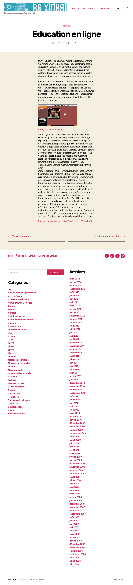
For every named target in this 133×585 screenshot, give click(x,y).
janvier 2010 (75, 420)
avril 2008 (74, 490)
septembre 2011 (77, 352)
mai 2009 (74, 446)
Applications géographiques (22, 292)
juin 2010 (73, 403)
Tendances (66, 25)
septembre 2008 (77, 473)
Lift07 (11, 346)
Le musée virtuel (102, 8)
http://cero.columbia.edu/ (50, 130)
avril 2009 (74, 450)
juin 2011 (73, 363)
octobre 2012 (75, 319)
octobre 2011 (75, 349)
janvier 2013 (75, 312)
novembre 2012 (77, 316)
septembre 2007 (77, 514)
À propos (81, 8)
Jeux (10, 339)
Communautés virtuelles (20, 303)
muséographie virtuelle (19, 373)
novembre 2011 (76, 346)
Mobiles (12, 356)
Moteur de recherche (18, 360)
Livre (10, 353)
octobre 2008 (76, 470)
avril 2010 (74, 410)
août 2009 (74, 436)
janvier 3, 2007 (75, 43)
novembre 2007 (77, 507)
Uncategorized (15, 407)
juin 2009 (74, 443)
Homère (12, 323)
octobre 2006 (76, 551)
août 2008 (74, 477)
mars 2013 (74, 305)
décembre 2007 (77, 504)
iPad (10, 333)
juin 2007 (74, 524)
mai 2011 (73, 366)
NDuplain (61, 43)
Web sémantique (16, 413)
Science (12, 390)
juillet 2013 (74, 295)
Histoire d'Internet (17, 316)
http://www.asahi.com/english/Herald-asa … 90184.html (65, 221)
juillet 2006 (75, 561)
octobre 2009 (76, 430)
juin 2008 (74, 483)
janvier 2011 (75, 379)
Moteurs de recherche (19, 363)
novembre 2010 (77, 386)
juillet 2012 (74, 329)
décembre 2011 (77, 342)
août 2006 (74, 557)
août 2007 (74, 517)
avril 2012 (74, 339)
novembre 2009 (77, 426)
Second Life (14, 393)
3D (9, 289)
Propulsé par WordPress (34, 579)
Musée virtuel (15, 370)
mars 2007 (74, 534)
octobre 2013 (75, 285)
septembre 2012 (77, 322)
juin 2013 (73, 299)
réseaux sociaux (16, 383)
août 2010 (74, 396)
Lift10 (11, 350)
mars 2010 (74, 413)
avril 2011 (74, 369)
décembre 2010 (77, 383)
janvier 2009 (75, 460)
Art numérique (15, 296)
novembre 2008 (77, 467)
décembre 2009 (77, 423)
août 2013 (74, 292)
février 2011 (75, 376)
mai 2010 (73, 406)
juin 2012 (73, 332)
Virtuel (90, 8)
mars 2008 (74, 494)
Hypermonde (14, 326)
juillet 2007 (75, 520)
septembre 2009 (77, 433)
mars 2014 (74, 279)
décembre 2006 (77, 544)
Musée (11, 366)
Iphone (11, 336)
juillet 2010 (74, 399)
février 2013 (75, 309)
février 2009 (75, 457)
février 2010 (75, 416)
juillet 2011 (74, 359)
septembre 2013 (77, 289)
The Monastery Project (19, 400)
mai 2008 (74, 487)
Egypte (11, 309)
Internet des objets (17, 329)
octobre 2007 (76, 510)
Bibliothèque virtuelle (18, 299)
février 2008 (75, 497)
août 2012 (74, 326)
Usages (11, 410)
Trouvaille (13, 403)
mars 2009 (74, 453)
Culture (11, 306)
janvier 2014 (75, 282)
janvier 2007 (75, 541)
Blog (74, 8)
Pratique (12, 380)
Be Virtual (19, 579)
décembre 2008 (77, 463)
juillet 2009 (75, 440)
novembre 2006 (77, 547)
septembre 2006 (77, 554)
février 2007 (75, 537)
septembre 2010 (77, 393)
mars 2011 (74, 373)
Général (12, 313)
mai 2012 (73, 336)
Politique (12, 376)
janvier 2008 (75, 500)
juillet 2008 (75, 480)
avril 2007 (74, 531)
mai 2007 (74, 527)
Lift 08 (11, 343)
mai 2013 (73, 302)
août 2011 (74, 356)
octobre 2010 (75, 389)
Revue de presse (16, 387)
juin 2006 (74, 564)
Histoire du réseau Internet (21, 319)
